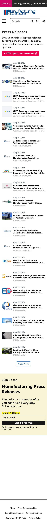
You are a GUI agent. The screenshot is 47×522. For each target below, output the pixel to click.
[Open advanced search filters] (37, 21)
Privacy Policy (35, 518)
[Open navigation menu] (4, 21)
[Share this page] (43, 21)
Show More (23, 364)
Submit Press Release (14, 513)
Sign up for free (23, 422)
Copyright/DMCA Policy (16, 518)
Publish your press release (19, 53)
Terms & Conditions (34, 513)
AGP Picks (6, 4)
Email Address (11, 413)
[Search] (32, 21)
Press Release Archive (27, 508)
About (12, 508)
